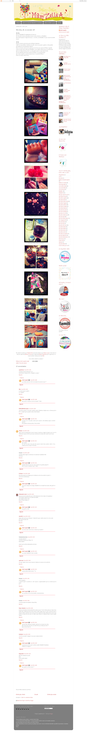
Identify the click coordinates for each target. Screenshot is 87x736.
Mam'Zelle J (61, 191)
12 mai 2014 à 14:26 (25, 600)
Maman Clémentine (43, 354)
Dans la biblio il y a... (50, 23)
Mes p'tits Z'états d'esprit (63, 218)
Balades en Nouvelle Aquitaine (64, 179)
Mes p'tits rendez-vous (63, 215)
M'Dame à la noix (28, 354)
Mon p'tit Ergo (61, 223)
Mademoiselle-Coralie (23, 494)
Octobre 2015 (61, 240)
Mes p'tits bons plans (63, 210)
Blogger (51, 713)
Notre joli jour (61, 238)
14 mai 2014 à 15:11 (33, 441)
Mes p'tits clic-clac (62, 213)
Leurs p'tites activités (63, 186)
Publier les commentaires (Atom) (27, 697)
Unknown (20, 430)
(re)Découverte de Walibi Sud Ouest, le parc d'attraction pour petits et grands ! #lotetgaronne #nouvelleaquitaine (65, 99)
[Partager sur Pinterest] (37, 361)
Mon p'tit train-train (62, 225)
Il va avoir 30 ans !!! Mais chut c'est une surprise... (67, 120)
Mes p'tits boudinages (63, 211)
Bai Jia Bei (61, 178)
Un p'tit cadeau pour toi (63, 245)
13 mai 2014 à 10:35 (26, 634)
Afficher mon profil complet (64, 32)
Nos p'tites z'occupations (63, 233)
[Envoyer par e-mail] (32, 361)
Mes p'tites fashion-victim (63, 201)
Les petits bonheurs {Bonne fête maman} (67, 90)
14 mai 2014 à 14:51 (33, 418)
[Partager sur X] (35, 361)
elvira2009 (21, 516)
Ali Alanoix (21, 473)
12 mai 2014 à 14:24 (25, 578)
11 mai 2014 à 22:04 (32, 408)
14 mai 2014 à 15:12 (33, 463)
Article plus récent (20, 694)
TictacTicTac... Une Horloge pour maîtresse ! (67, 114)
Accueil (18, 23)
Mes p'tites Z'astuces (62, 208)
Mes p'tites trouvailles (63, 206)
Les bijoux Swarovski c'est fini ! (67, 64)
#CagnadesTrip (61, 174)
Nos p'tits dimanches (62, 235)
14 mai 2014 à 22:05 (33, 665)
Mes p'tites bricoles (62, 196)
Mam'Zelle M (61, 192)
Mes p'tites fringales (62, 203)
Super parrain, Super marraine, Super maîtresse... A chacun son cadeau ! (67, 108)
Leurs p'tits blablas (62, 187)
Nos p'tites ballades (62, 228)
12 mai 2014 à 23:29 (29, 608)
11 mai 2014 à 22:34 (30, 494)
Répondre (20, 375)
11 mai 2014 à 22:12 (25, 430)
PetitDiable (21, 634)
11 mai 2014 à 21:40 (24, 389)
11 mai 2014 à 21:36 (27, 370)
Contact (59, 23)
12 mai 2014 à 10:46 (26, 560)
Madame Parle (30, 353)
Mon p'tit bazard (62, 221)
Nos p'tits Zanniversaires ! (63, 237)
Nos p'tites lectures (62, 230)
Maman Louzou (46, 353)
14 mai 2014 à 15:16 (33, 622)
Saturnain (60, 242)
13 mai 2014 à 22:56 (33, 380)
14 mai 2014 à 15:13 (33, 483)
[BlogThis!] (33, 361)
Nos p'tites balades (62, 226)
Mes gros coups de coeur (63, 194)
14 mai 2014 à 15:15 (33, 591)
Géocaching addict (62, 184)
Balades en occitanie (62, 182)
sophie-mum (21, 560)
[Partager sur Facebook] (36, 361)
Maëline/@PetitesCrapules (23, 408)
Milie (43, 355)
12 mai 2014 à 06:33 (26, 516)
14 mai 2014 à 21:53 (27, 653)
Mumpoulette (21, 653)
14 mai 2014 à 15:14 (33, 527)
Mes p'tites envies (62, 199)
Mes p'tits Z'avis (62, 216)
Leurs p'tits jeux (62, 189)
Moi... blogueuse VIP (62, 220)
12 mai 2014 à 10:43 (31, 537)
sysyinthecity (21, 370)
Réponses (22, 377)
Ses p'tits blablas (62, 243)
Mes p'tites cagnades (63, 198)
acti (59, 176)
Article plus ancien (51, 694)
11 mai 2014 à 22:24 (25, 452)
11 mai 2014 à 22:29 (26, 473)
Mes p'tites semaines (23, 363)
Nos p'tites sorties (62, 232)
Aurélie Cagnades (25, 380)
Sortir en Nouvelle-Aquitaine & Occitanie (32, 23)
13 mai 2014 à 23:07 (33, 643)
